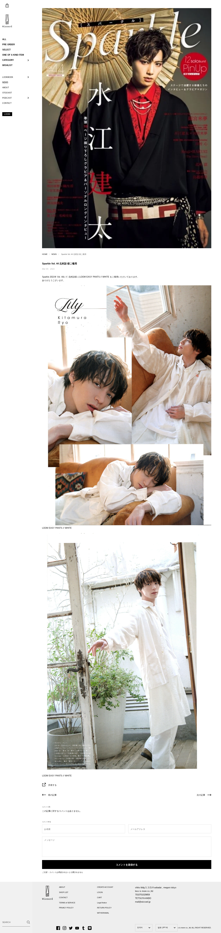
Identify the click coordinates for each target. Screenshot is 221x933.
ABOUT (62, 887)
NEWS (54, 254)
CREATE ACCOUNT (105, 887)
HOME (44, 254)
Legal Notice (102, 903)
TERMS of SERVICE (67, 903)
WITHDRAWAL (103, 913)
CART (99, 897)
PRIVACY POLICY (66, 908)
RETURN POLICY (104, 908)
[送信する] (28, 922)
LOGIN (100, 892)
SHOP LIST (63, 892)
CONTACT (63, 897)
